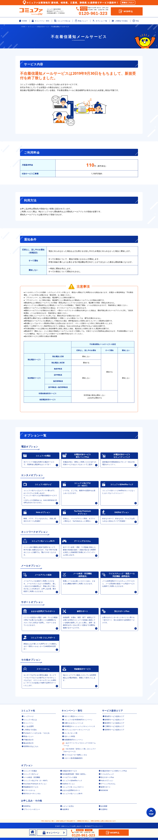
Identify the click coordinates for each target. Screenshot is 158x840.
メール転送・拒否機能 (32, 777)
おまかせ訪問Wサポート (71, 790)
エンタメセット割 (70, 733)
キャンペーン (29, 723)
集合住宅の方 (29, 743)
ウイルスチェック (107, 774)
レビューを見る (68, 806)
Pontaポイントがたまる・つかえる (37, 733)
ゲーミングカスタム (108, 784)
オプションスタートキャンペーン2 (77, 730)
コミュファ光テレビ (31, 774)
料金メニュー (29, 736)
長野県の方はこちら (31, 746)
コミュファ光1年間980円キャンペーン (78, 720)
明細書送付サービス (31, 787)
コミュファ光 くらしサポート (73, 787)
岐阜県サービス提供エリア (114, 723)
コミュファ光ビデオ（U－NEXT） (36, 780)
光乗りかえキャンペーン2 (73, 723)
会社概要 (104, 806)
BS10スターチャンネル (32, 793)
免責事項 (65, 809)
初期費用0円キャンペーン (73, 740)
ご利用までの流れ (30, 730)
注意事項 (104, 809)
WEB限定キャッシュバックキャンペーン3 (79, 726)
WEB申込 (128, 11)
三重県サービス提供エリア (114, 726)
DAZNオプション (68, 784)
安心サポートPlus (107, 777)
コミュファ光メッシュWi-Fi (72, 793)
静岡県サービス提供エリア (114, 720)
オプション (31, 27)
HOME (23, 27)
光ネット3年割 (69, 736)
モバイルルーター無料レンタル (75, 755)
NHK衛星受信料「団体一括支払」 (74, 774)
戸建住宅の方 (29, 740)
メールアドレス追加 (69, 777)
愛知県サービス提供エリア (114, 716)
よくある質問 (29, 726)
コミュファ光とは (30, 720)
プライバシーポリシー (32, 809)
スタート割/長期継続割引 (73, 758)
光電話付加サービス (43, 27)
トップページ (29, 716)
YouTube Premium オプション (35, 784)
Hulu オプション (107, 780)
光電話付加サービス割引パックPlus (114, 771)
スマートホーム (29, 790)
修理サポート (106, 787)
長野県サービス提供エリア (114, 730)
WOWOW (104, 790)
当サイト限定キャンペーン (74, 716)
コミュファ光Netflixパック (72, 780)
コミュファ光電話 (30, 771)
